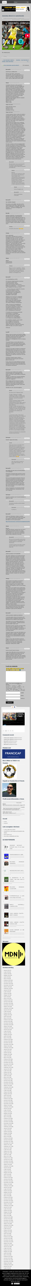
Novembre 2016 (7, 1162)
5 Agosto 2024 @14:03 (16, 369)
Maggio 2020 (7, 1093)
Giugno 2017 (7, 1151)
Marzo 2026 (6, 978)
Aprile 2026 (6, 977)
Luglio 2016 (6, 1169)
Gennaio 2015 (7, 1199)
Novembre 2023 (7, 1024)
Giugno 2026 (7, 973)
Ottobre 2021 (7, 1065)
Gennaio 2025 (7, 1001)
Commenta (24, 19)
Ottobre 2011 (7, 1263)
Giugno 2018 (7, 1131)
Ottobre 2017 (7, 1144)
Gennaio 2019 (7, 1120)
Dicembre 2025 (7, 983)
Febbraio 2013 (7, 1236)
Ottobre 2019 (7, 1105)
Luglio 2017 (6, 1149)
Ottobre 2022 (7, 1046)
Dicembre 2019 (7, 1102)
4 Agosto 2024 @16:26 (22, 187)
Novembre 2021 (7, 1064)
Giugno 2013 (7, 1230)
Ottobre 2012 (7, 1243)
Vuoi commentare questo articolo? (11, 65)
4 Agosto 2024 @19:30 (14, 258)
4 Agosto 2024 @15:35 (14, 82)
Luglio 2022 (6, 1051)
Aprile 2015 (6, 1194)
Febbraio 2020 (7, 1098)
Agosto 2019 (7, 1108)
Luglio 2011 (6, 1268)
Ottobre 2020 (7, 1085)
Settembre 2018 (7, 1126)
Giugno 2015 (7, 1190)
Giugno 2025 (7, 993)
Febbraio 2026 (7, 980)
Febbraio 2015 (7, 1197)
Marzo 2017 (6, 1156)
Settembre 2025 (7, 988)
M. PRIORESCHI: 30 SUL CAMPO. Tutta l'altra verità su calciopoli (17, 879)
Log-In (5, 821)
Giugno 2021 (7, 1072)
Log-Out (6, 823)
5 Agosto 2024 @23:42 (21, 507)
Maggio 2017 (7, 1153)
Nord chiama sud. (8, 834)
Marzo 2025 (6, 998)
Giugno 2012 (7, 1250)
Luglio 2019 (6, 1110)
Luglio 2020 (6, 1090)
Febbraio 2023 (7, 1039)
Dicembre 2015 (7, 1180)
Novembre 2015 (7, 1182)
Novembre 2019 (7, 1103)
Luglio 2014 (6, 1208)
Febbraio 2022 (7, 1059)
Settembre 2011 (7, 1264)
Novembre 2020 (7, 1083)
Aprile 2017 (6, 1154)
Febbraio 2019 (7, 1118)
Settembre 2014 (7, 1205)
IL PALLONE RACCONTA (9, 829)
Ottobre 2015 (7, 1184)
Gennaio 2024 (7, 1021)
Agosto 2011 (7, 1266)
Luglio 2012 (6, 1248)
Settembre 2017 (7, 1146)
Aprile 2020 (6, 1095)
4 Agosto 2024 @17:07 (24, 192)
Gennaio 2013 (7, 1238)
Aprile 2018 (6, 1134)
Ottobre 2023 (7, 1026)
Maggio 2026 (7, 975)
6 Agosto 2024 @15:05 (14, 578)
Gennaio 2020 (7, 1100)
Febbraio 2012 (7, 1256)
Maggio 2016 (7, 1172)
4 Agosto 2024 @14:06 (16, 69)
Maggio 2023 (7, 1034)
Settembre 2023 (7, 1028)
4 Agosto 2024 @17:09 (14, 233)
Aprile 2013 (6, 1233)
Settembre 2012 (7, 1245)
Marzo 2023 (6, 1037)
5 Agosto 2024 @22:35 (16, 514)
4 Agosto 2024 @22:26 (18, 265)
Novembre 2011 (7, 1261)
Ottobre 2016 (7, 1164)
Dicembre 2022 (7, 1042)
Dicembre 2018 (7, 1121)
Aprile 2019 (6, 1115)
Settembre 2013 (7, 1225)
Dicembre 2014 (7, 1200)
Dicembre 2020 (7, 1082)
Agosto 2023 (7, 1029)
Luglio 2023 (6, 1031)
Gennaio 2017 (7, 1159)
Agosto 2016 (7, 1167)
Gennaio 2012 (7, 1258)
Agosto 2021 (7, 1069)
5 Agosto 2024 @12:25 (15, 332)
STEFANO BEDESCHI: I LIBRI (16, 854)
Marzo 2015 (6, 1195)
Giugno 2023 (7, 1033)
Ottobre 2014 (7, 1204)
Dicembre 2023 (7, 1023)
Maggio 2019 (7, 1113)
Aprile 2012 (6, 1253)
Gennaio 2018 (7, 1139)
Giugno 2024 (7, 1013)
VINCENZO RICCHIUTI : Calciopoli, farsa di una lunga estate (17, 847)
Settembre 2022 (7, 1047)
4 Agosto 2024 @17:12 (18, 226)
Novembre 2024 (7, 1005)
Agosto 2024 (7, 1009)
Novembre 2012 (7, 1241)
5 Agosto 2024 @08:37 (16, 277)
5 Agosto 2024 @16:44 (17, 390)
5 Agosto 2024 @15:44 (15, 437)
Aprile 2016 (6, 1174)
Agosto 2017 (7, 1148)
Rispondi (27, 70)
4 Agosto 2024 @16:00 (16, 200)
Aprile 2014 (6, 1213)
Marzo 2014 (6, 1215)
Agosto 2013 (7, 1227)
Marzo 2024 (6, 1018)
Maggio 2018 (7, 1133)
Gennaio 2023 (7, 1041)
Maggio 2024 (7, 1014)
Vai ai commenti (15, 19)
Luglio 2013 (6, 1228)
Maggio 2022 (7, 1054)
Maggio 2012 (7, 1251)
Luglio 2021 (6, 1070)
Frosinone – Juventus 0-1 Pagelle (20, 715)
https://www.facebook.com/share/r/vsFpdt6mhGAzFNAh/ (18, 521)
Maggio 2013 (7, 1231)
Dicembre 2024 (7, 1003)
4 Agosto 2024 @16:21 (20, 170)
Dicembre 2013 (7, 1220)
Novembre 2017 (7, 1143)
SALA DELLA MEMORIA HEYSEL (11, 836)
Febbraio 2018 (7, 1138)
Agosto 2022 (7, 1049)
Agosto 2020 (7, 1088)
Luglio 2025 (6, 991)
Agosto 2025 (7, 990)
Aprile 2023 (6, 1036)
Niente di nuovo (18, 737)
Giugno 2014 (7, 1210)
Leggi (4, 724)
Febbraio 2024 (7, 1019)
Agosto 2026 (7, 970)
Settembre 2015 (7, 1185)
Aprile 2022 (6, 1056)
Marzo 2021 (6, 1077)
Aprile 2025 (6, 996)
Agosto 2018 (7, 1128)
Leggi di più (17, 1283)
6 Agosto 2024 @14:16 (16, 551)
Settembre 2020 (7, 1087)
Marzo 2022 (6, 1057)
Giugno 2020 (7, 1092)
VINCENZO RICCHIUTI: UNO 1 (17, 870)
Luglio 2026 (6, 972)
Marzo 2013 (6, 1235)
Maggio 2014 (7, 1212)
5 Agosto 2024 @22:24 (15, 494)
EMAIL (22, 695)
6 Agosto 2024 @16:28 (16, 613)
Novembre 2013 (7, 1222)
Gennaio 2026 (7, 982)
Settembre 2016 (7, 1166)
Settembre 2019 (7, 1107)
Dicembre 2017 (7, 1141)
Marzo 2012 (6, 1254)
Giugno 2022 (7, 1052)
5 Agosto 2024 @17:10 (17, 442)
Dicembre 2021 (7, 1062)
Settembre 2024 (7, 1008)
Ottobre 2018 (7, 1125)
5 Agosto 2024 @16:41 (16, 468)
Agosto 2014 (7, 1207)
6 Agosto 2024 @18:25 (14, 648)
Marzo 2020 (6, 1097)
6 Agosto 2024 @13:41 (14, 526)
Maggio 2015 (7, 1192)
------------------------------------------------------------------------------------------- (13, 891)
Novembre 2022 (7, 1044)
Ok (12, 1283)
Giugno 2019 (7, 1111)
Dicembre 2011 (7, 1259)
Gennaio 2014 (7, 1218)
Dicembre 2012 (7, 1240)
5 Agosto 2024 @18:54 (21, 459)
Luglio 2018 (6, 1130)
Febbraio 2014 (7, 1217)
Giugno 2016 (7, 1171)
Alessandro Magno (12, 18)
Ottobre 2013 (7, 1223)
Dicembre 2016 (7, 1161)
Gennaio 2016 (7, 1179)
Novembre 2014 (7, 1202)
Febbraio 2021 (7, 1079)
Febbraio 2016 (7, 1177)
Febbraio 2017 (7, 1157)
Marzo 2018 (6, 1136)
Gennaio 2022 (7, 1060)
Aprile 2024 (6, 1016)
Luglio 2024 (6, 1011)
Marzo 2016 (6, 1176)
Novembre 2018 (7, 1123)
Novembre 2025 (7, 985)
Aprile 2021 (6, 1075)
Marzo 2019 (6, 1116)
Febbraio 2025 (7, 1000)
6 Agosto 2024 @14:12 (19, 537)
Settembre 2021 (7, 1067)
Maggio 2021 (7, 1074)
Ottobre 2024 (7, 1006)
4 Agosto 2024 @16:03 (19, 162)
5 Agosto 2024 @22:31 (19, 501)
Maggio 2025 (7, 995)
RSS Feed (12, 707)
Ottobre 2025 (7, 986)
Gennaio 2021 (7, 1080)
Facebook (15, 707)
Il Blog (5, 56)
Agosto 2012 (7, 1246)
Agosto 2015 (7, 1187)
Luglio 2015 (6, 1189)
